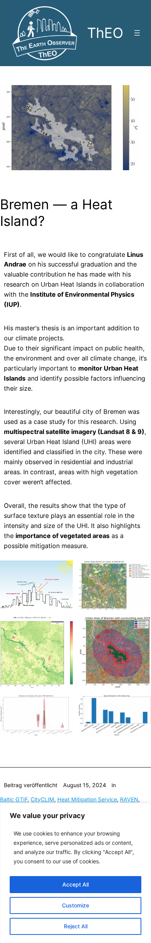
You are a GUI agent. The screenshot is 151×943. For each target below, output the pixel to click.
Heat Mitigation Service (87, 799)
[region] (75, 873)
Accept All (75, 884)
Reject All (76, 926)
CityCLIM (42, 799)
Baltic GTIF (13, 799)
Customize (75, 905)
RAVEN (129, 799)
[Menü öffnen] (137, 33)
